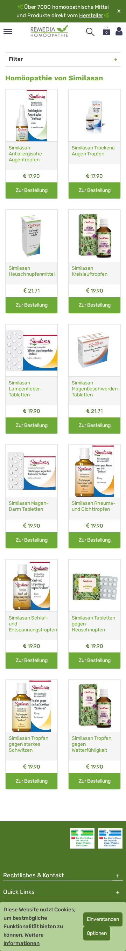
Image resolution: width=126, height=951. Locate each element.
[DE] (49, 31)
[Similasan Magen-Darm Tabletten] (31, 471)
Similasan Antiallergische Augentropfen (25, 154)
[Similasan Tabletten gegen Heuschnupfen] (94, 585)
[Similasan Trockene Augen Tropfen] (94, 115)
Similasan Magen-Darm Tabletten (29, 506)
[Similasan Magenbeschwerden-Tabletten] (94, 350)
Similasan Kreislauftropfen (89, 271)
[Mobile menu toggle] (8, 32)
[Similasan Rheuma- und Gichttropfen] (94, 471)
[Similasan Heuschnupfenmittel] (31, 236)
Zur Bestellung (32, 190)
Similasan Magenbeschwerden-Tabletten (96, 389)
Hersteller (91, 15)
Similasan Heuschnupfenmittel (32, 271)
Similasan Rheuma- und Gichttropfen (93, 506)
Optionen (97, 933)
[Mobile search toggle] (90, 32)
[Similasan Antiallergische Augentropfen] (31, 115)
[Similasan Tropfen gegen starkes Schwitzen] (31, 706)
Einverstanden (103, 919)
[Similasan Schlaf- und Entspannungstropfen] (31, 585)
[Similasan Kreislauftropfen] (94, 236)
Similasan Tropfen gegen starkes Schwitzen (28, 744)
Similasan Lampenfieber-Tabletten (25, 389)
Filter (16, 59)
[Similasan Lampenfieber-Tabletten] (31, 350)
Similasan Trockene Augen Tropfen (93, 151)
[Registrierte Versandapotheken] (82, 838)
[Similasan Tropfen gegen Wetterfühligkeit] (94, 706)
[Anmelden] (118, 31)
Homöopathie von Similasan (54, 78)
